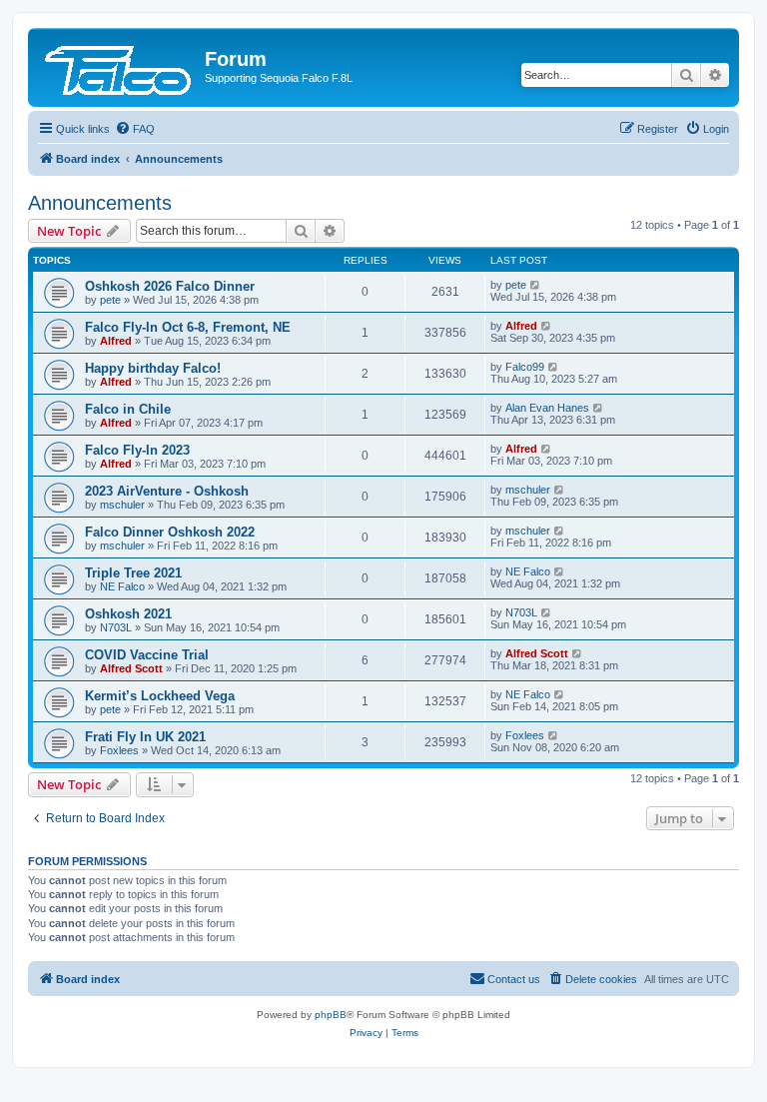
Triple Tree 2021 (133, 572)
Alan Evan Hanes (547, 408)
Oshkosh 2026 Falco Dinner (170, 286)
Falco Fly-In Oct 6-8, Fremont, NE (188, 327)
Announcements (100, 203)
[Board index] (119, 65)
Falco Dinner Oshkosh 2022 (170, 532)
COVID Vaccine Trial (147, 654)
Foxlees (119, 750)
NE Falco (122, 586)
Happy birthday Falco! (153, 368)
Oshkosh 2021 (128, 613)
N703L (116, 627)
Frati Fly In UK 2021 (145, 736)
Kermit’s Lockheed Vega (160, 695)
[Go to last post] (535, 285)
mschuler (122, 505)
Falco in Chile (128, 409)
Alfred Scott (131, 668)
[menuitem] (135, 129)
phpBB (331, 1014)
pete (110, 300)
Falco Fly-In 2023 (137, 450)
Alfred (116, 341)
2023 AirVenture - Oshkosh (167, 491)
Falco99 (524, 367)
